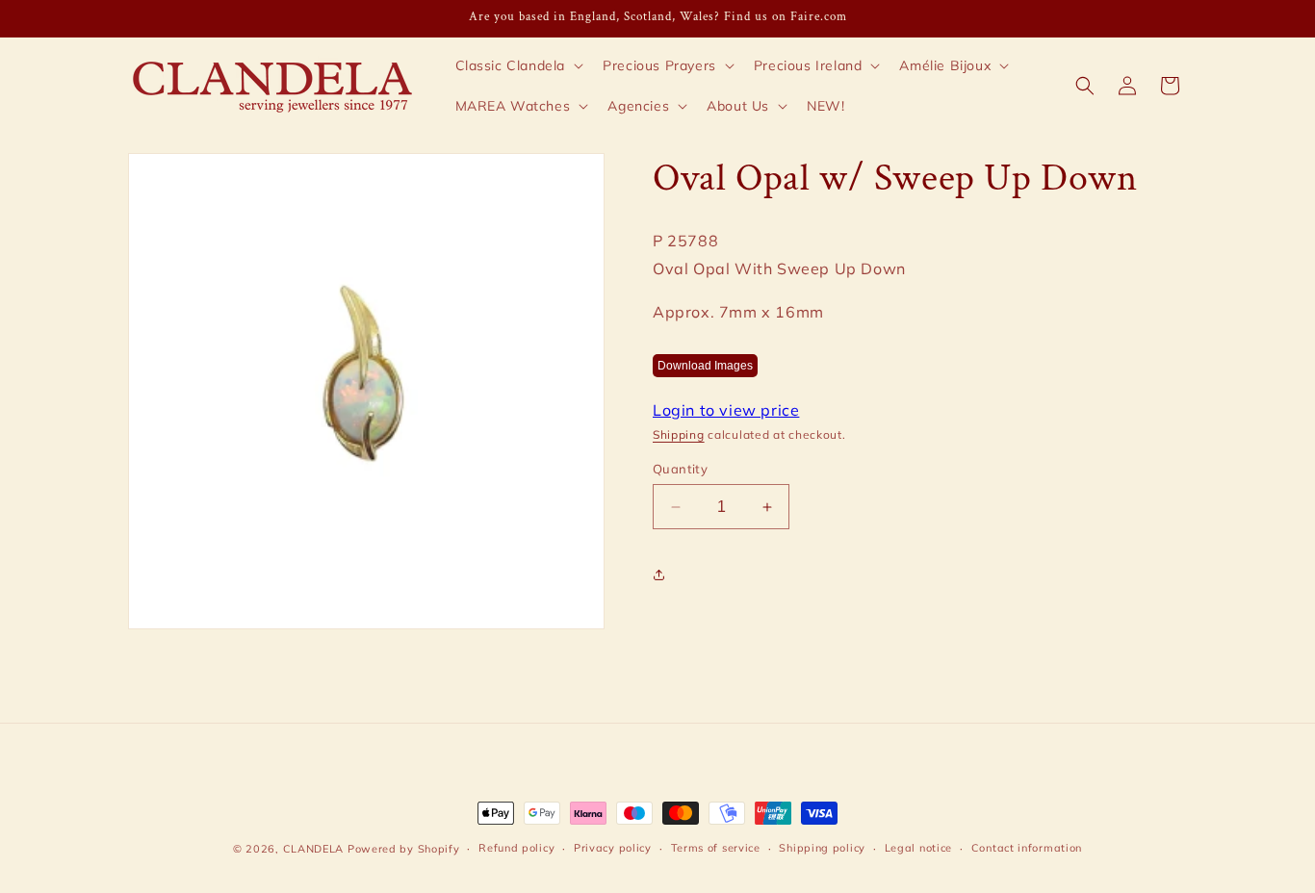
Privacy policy (613, 848)
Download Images (705, 366)
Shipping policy (822, 848)
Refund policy (516, 848)
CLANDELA (314, 848)
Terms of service (716, 848)
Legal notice (918, 848)
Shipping (679, 435)
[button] (518, 65)
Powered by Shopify (404, 848)
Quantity (680, 468)
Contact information (1026, 848)
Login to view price (726, 411)
